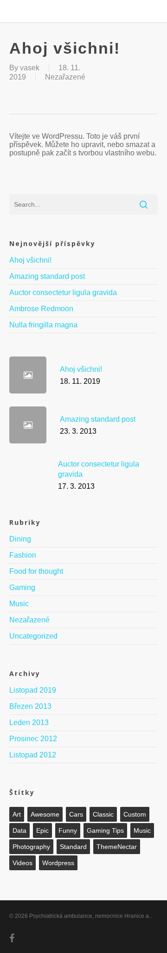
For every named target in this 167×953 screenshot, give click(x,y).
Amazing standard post (47, 276)
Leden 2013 (29, 722)
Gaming (22, 587)
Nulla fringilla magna (43, 325)
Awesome (45, 814)
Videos (22, 863)
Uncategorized (33, 636)
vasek (29, 68)
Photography (31, 846)
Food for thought (36, 571)
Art (17, 814)
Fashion (22, 555)
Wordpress (58, 863)
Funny (67, 830)
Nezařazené (65, 77)
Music (19, 604)
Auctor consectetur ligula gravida (63, 292)
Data (19, 830)
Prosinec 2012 (33, 739)
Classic (103, 814)
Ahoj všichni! (30, 260)
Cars (76, 814)
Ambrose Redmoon (41, 309)
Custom (134, 814)
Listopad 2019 (32, 690)
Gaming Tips (105, 830)
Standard (73, 846)
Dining (20, 539)
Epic (42, 830)
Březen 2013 (30, 706)
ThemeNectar (116, 846)
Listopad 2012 (32, 755)
